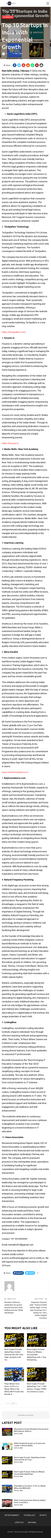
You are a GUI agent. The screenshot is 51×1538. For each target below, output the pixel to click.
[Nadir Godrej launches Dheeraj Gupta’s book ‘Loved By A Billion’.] (7, 1503)
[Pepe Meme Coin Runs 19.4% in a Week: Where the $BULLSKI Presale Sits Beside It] (14, 1374)
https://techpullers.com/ (14, 332)
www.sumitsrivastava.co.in (15, 772)
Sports (43, 1515)
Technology (8, 17)
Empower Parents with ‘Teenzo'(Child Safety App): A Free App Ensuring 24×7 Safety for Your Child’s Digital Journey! (38, 1310)
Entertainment (12, 1515)
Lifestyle (19, 1522)
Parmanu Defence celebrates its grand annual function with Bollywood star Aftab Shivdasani (13, 1307)
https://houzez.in (10, 443)
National (32, 1522)
